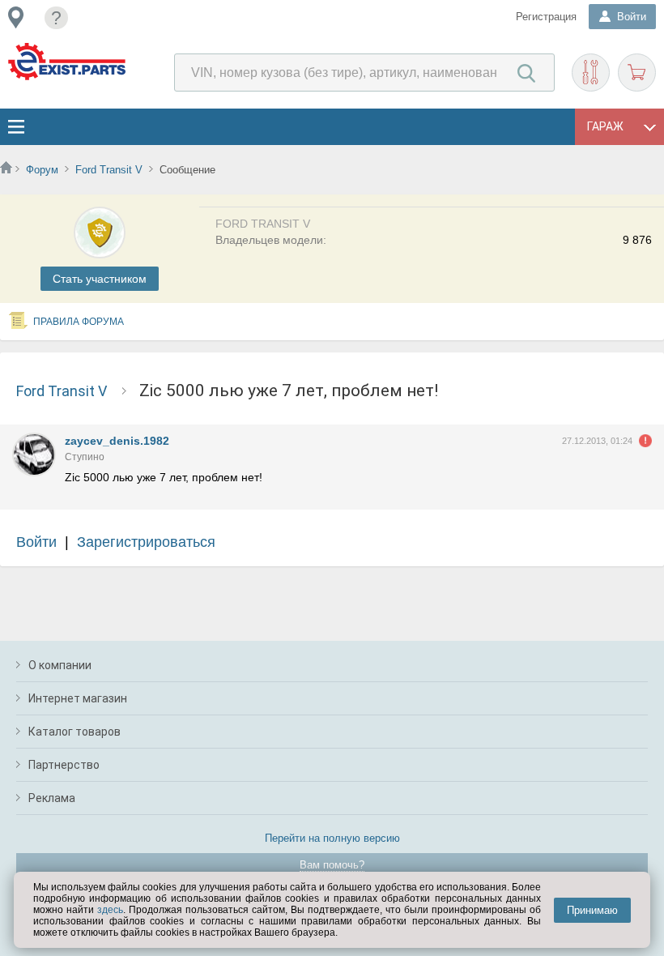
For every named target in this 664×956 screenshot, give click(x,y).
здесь (110, 909)
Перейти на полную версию (332, 838)
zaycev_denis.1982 (117, 440)
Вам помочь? (332, 865)
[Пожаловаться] (645, 440)
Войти (36, 542)
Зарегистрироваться (146, 542)
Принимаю (592, 910)
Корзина (637, 72)
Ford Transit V (109, 170)
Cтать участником (100, 278)
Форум (42, 170)
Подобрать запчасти (591, 72)
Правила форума (78, 321)
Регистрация (546, 17)
